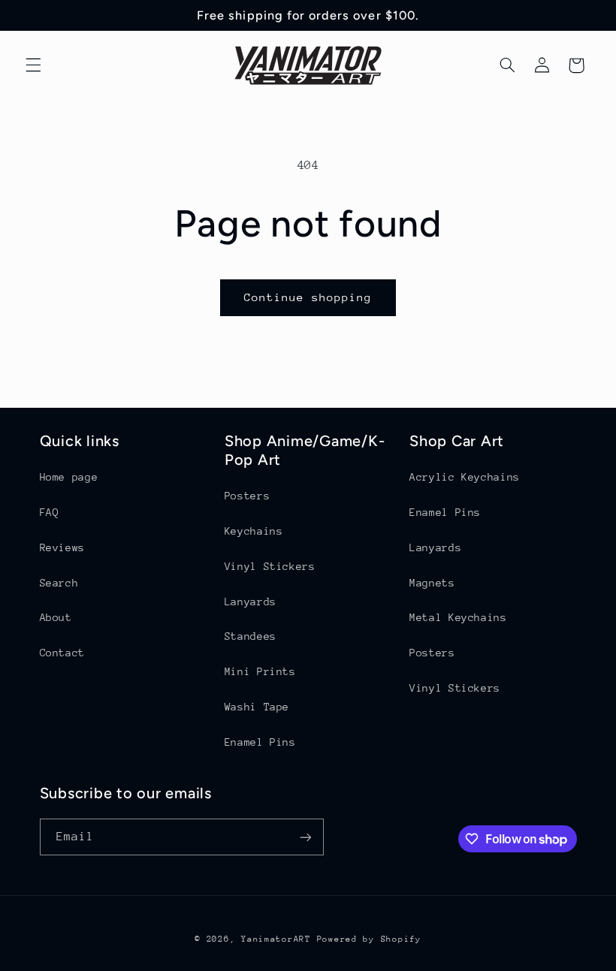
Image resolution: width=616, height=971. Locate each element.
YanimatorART (276, 939)
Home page (69, 477)
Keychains (254, 531)
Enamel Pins (260, 742)
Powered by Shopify (369, 939)
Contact (62, 653)
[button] (33, 65)
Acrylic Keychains (464, 477)
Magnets (431, 583)
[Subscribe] (305, 837)
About (56, 617)
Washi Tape (257, 707)
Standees (250, 636)
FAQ (49, 512)
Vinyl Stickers (270, 566)
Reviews (62, 547)
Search (59, 583)
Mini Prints (260, 671)
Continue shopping (308, 297)
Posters (247, 496)
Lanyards (250, 602)
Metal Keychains (457, 617)
